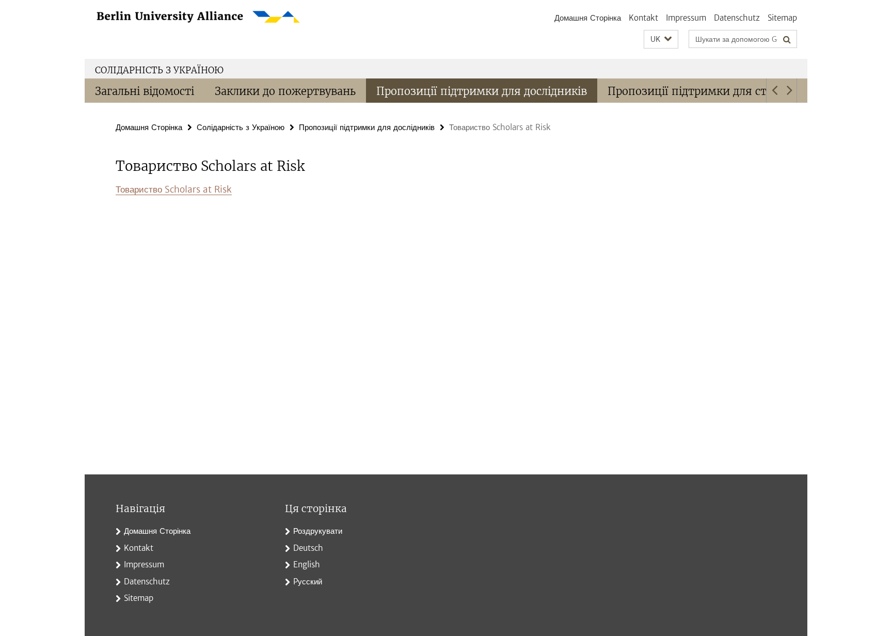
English (306, 564)
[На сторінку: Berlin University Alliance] (224, 17)
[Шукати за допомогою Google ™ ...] (787, 39)
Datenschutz (737, 18)
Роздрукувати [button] (317, 531)
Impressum (686, 18)
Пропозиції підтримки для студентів (707, 91)
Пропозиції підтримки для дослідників (481, 91)
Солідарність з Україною (159, 70)
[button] (661, 39)
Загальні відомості (144, 91)
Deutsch (308, 548)
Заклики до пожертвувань (285, 91)
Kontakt (643, 18)
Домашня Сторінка (587, 18)
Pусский (307, 581)
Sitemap (782, 18)
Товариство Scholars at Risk (174, 189)
